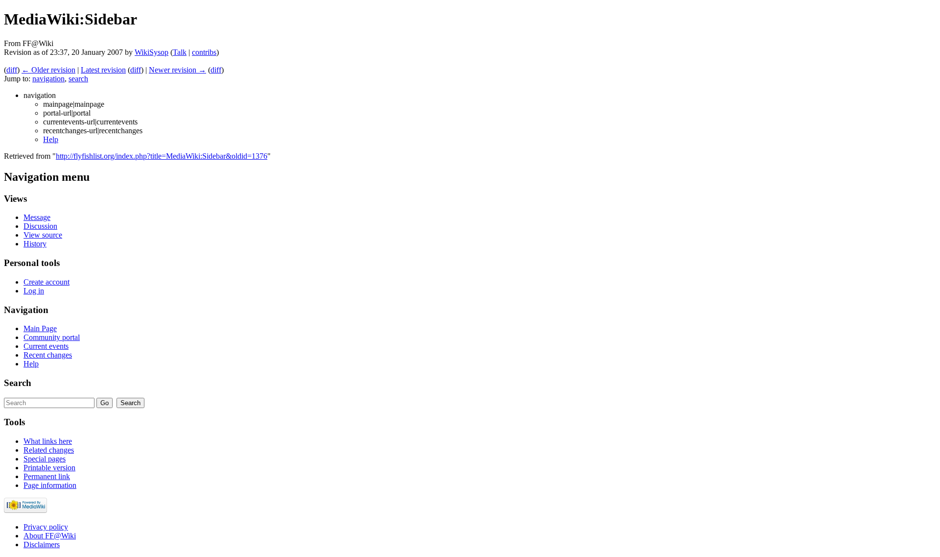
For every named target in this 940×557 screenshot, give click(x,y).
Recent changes (48, 355)
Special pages (45, 459)
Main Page (40, 328)
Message (37, 217)
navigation (48, 78)
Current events (46, 346)
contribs (204, 52)
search (78, 78)
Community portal (52, 337)
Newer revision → (177, 70)
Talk (180, 52)
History (35, 244)
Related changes (49, 450)
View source (43, 235)
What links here (48, 441)
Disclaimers (42, 544)
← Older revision (48, 70)
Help (50, 139)
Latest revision (103, 70)
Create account (47, 282)
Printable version (49, 467)
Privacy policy (46, 527)
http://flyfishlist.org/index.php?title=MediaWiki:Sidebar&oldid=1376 (161, 156)
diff (11, 70)
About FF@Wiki (50, 536)
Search (17, 383)
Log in (34, 291)
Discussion (40, 226)
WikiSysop (151, 52)
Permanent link (47, 476)
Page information (50, 485)
